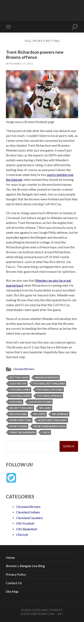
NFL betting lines (21, 407)
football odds (20, 395)
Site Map (12, 591)
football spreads (49, 395)
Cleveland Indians (28, 512)
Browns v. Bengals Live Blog (25, 566)
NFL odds (39, 414)
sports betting (20, 420)
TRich (46, 432)
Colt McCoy (18, 383)
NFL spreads (60, 414)
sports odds (18, 426)
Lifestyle (22, 534)
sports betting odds (52, 420)
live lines (16, 401)
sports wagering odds (49, 426)
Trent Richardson (22, 432)
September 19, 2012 (19, 63)
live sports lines (40, 401)
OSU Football (25, 523)
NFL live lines (18, 414)
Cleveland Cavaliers (29, 518)
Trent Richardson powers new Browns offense (35, 54)
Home (10, 557)
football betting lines (49, 383)
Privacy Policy (16, 574)
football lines (20, 389)
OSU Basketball (26, 529)
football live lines (49, 389)
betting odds (19, 377)
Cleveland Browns (23, 369)
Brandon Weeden (47, 377)
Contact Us (14, 583)
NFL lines (45, 407)
